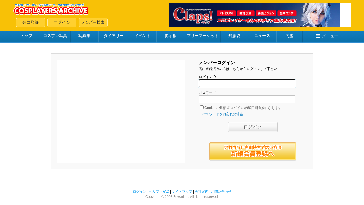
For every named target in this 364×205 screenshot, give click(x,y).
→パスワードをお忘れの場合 (221, 114)
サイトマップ (182, 192)
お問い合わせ (221, 192)
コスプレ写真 (55, 35)
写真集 (84, 35)
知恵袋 (234, 35)
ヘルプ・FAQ (159, 192)
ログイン (139, 192)
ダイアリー (114, 35)
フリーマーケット (203, 35)
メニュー (330, 36)
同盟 (289, 35)
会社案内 (201, 192)
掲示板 (171, 35)
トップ (26, 35)
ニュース (262, 35)
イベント (143, 35)
